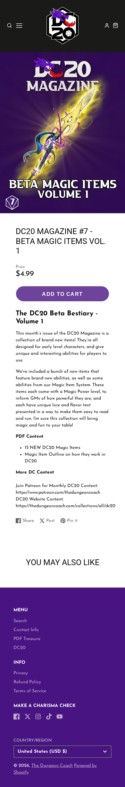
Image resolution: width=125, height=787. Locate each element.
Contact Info (26, 630)
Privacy (20, 673)
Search (20, 621)
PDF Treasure (26, 639)
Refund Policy (27, 682)
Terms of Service (29, 691)
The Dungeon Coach (52, 765)
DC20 (19, 647)
